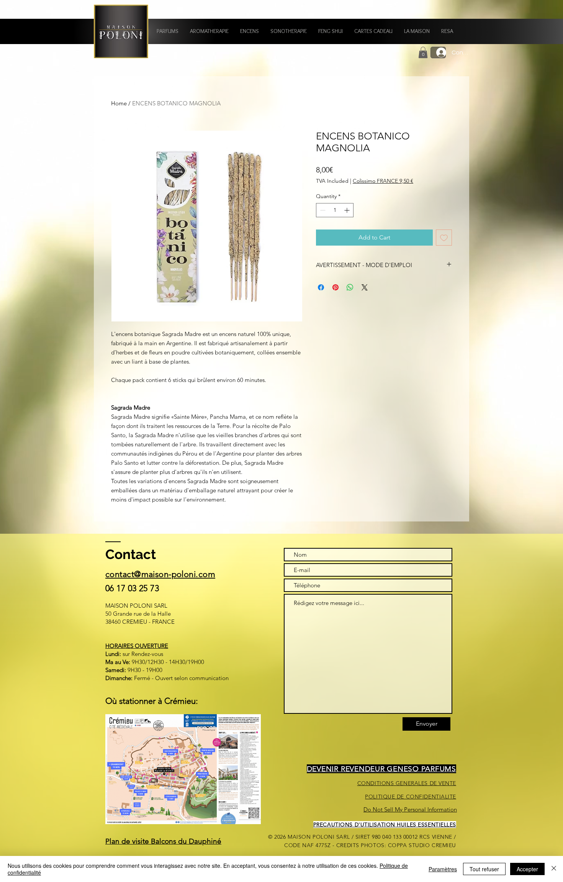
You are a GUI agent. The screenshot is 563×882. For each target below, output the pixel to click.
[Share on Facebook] (321, 287)
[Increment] (347, 210)
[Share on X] (364, 287)
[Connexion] (438, 52)
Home (119, 103)
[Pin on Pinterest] (335, 287)
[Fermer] (553, 869)
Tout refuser (484, 869)
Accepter (527, 869)
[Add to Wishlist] (444, 238)
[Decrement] (322, 210)
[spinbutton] (335, 210)
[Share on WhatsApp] (350, 287)
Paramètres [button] (443, 869)
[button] (167, 31)
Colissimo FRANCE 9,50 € (383, 180)
